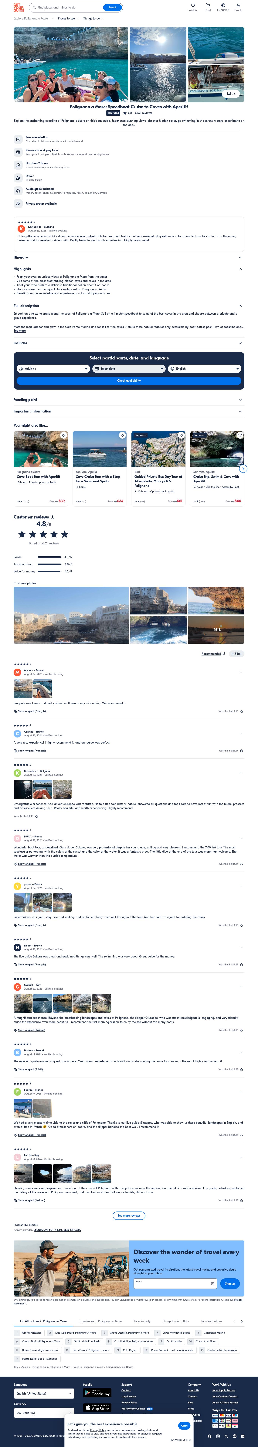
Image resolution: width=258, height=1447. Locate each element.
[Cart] (208, 5)
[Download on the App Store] (97, 1408)
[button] (137, 113)
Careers (192, 1396)
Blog (190, 1402)
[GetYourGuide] (19, 8)
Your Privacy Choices (133, 1408)
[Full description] (240, 306)
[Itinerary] (240, 257)
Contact (126, 1390)
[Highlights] (240, 269)
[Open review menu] (241, 672)
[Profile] (238, 5)
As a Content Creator (224, 1396)
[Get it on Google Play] (97, 1393)
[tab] (43, 1321)
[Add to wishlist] (63, 435)
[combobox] (66, 7)
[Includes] (240, 343)
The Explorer (195, 1420)
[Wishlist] (193, 5)
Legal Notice (128, 1396)
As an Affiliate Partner (225, 1402)
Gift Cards (194, 1414)
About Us (193, 1390)
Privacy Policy (129, 1402)
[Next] (243, 469)
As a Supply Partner (223, 1390)
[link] (41, 469)
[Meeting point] (240, 400)
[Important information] (240, 411)
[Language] (223, 5)
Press (191, 1408)
